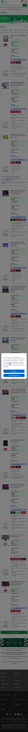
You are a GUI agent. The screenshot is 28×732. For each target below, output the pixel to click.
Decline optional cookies (14, 375)
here (10, 363)
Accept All (14, 371)
